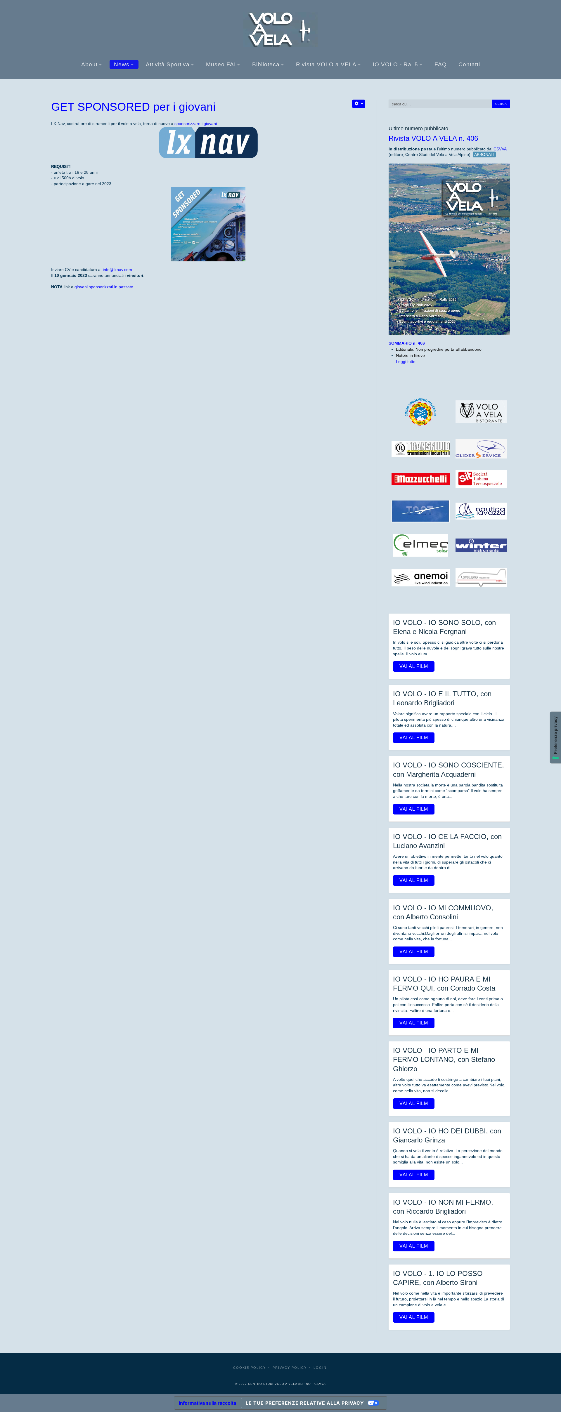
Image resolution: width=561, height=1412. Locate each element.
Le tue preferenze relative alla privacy (305, 1403)
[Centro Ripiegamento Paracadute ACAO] (421, 411)
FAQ (440, 64)
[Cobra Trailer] (481, 577)
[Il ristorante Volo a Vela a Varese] (481, 411)
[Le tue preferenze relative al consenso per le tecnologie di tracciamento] (555, 737)
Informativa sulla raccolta (207, 1403)
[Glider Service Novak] (481, 448)
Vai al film (413, 666)
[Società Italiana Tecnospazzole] (481, 479)
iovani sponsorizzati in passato (105, 286)
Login (320, 1367)
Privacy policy (290, 1367)
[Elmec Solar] (421, 545)
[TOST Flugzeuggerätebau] (421, 511)
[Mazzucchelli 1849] (421, 479)
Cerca (501, 103)
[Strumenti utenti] (358, 104)
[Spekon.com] (421, 577)
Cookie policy (249, 1367)
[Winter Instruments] (481, 545)
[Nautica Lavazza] (481, 511)
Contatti (469, 64)
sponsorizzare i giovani (195, 123)
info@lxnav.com (117, 269)
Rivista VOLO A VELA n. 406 (433, 138)
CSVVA (500, 149)
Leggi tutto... (407, 361)
